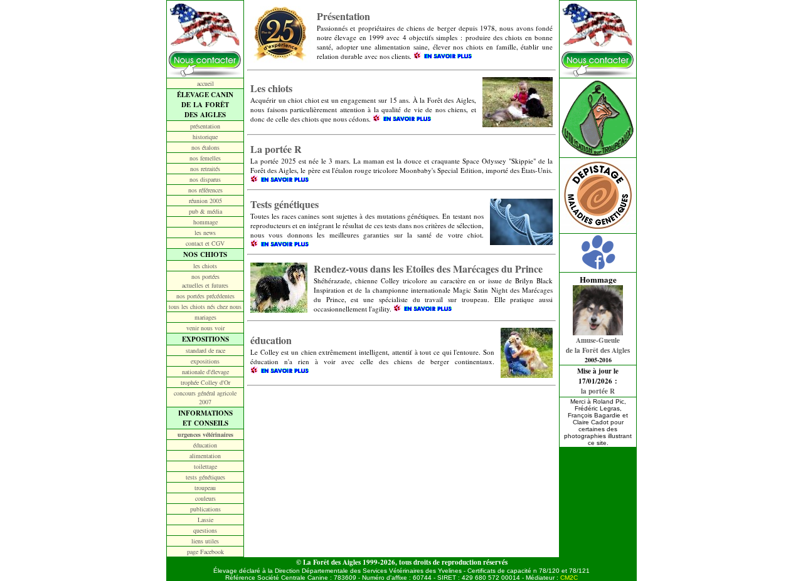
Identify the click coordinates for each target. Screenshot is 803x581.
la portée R (598, 391)
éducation (205, 445)
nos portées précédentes (205, 295)
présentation (205, 126)
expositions (205, 361)
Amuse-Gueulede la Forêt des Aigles (598, 345)
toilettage (205, 466)
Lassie (205, 519)
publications (205, 509)
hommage (205, 221)
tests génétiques (205, 477)
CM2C (569, 577)
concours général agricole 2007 (205, 397)
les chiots (205, 265)
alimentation (205, 455)
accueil (205, 83)
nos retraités (205, 168)
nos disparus (205, 179)
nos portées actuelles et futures (205, 281)
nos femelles (205, 158)
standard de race (205, 350)
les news (205, 232)
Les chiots (271, 88)
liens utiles (205, 541)
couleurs (205, 498)
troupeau (205, 487)
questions (205, 530)
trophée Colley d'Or (205, 382)
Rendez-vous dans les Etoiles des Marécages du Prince (428, 268)
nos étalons (205, 147)
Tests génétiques (284, 204)
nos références (205, 190)
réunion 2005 (205, 200)
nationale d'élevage (205, 371)
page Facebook (205, 551)
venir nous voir (205, 327)
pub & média (205, 211)
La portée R (276, 149)
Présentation (343, 16)
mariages (205, 317)
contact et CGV (205, 243)
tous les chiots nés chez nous (205, 306)
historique (205, 136)
